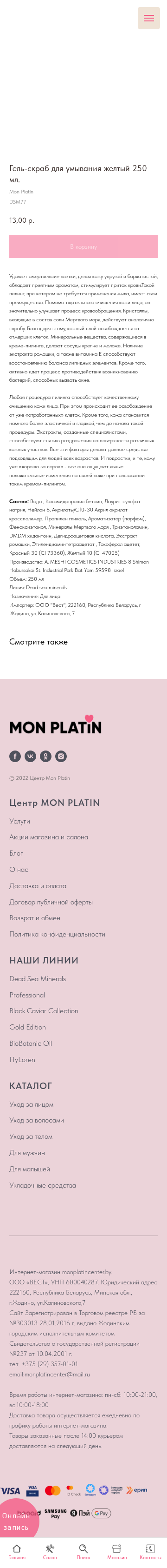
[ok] (45, 756)
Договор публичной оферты (51, 901)
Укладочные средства (42, 1185)
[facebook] (15, 756)
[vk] (30, 756)
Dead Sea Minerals (37, 978)
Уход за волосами (36, 1120)
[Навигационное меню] (149, 18)
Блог (16, 853)
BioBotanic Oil (30, 1043)
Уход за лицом (31, 1104)
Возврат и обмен (34, 917)
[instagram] (61, 756)
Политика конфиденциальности (57, 934)
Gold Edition (27, 1027)
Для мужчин (27, 1152)
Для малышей (29, 1168)
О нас (18, 869)
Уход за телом (30, 1136)
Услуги (19, 821)
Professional (27, 994)
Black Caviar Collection (43, 1010)
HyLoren (22, 1059)
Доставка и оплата (37, 885)
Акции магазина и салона (48, 836)
